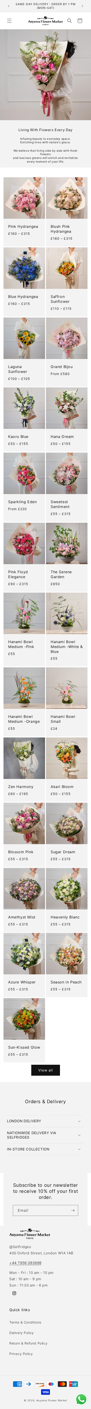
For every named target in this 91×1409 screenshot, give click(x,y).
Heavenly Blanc (65, 917)
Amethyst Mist (21, 917)
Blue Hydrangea (23, 296)
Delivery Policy (21, 1333)
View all (45, 1070)
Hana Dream (62, 436)
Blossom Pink (20, 851)
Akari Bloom (62, 786)
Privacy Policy (21, 1354)
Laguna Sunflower (17, 369)
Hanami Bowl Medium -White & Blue (67, 646)
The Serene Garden (61, 574)
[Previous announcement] (9, 6)
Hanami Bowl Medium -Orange (24, 719)
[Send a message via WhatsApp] (81, 1399)
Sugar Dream (63, 851)
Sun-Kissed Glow (24, 1047)
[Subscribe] (73, 1210)
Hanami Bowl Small (63, 719)
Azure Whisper (22, 982)
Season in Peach (66, 982)
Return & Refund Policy (28, 1343)
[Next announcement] (82, 6)
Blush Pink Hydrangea (61, 229)
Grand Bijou (62, 366)
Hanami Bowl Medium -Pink (21, 644)
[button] (9, 21)
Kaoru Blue (18, 436)
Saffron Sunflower (60, 299)
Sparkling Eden (22, 501)
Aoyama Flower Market (51, 1400)
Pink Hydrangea (23, 226)
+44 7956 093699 (25, 1263)
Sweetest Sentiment (60, 504)
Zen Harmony (21, 786)
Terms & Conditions (25, 1322)
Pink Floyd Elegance (18, 574)
